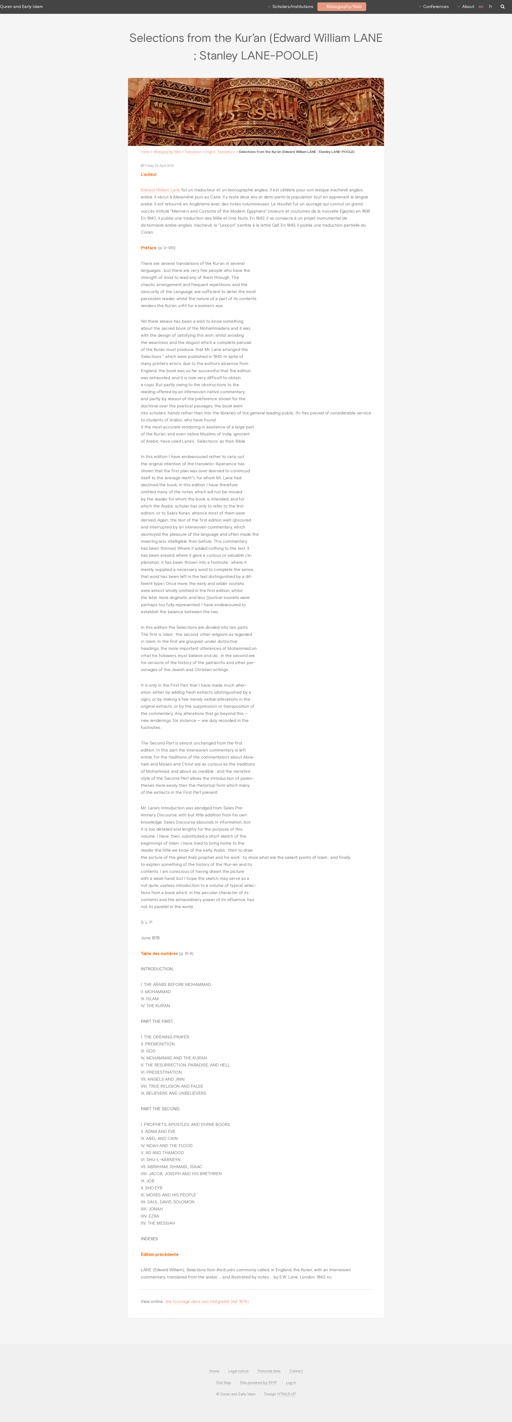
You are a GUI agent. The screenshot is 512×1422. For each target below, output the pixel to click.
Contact (296, 1371)
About (468, 7)
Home (145, 152)
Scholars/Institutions (292, 7)
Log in (291, 1383)
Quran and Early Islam (21, 7)
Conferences (436, 7)
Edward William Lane (160, 190)
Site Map (223, 1383)
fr (490, 7)
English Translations (220, 152)
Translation (193, 152)
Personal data (268, 1371)
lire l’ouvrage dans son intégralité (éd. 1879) (207, 1301)
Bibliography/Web (344, 7)
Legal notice (238, 1371)
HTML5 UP (286, 1394)
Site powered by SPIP (258, 1383)
